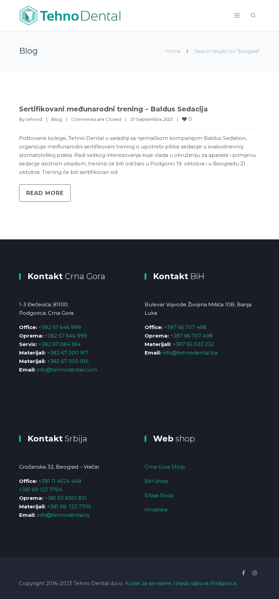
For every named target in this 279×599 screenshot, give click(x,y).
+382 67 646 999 (59, 327)
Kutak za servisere (148, 583)
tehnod (34, 119)
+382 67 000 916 (67, 361)
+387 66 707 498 (185, 327)
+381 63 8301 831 (66, 498)
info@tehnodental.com (67, 369)
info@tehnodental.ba (189, 352)
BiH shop (156, 481)
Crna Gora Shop (165, 467)
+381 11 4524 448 (59, 481)
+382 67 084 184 (59, 344)
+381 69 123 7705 (69, 506)
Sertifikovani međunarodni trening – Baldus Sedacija (113, 109)
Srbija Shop (159, 495)
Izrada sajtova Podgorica (205, 583)
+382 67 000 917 (67, 352)
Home (173, 51)
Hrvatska (156, 509)
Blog (56, 119)
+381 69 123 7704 (40, 489)
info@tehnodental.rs (63, 515)
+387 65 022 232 (193, 344)
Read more (45, 193)
